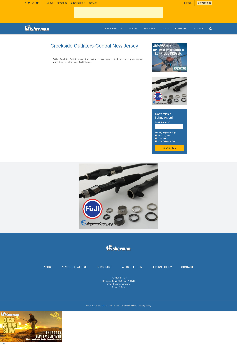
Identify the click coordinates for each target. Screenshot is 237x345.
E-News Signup (78, 3)
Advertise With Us (75, 267)
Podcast (198, 29)
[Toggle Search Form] (210, 29)
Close (2, 343)
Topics (165, 29)
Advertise (62, 3)
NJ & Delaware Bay (166, 141)
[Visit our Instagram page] (33, 3)
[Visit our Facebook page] (25, 3)
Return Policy (161, 267)
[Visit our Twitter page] (29, 3)
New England (164, 135)
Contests (181, 29)
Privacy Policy (145, 306)
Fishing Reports (112, 29)
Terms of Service (128, 306)
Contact (93, 3)
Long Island (163, 138)
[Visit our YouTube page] (37, 3)
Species (133, 29)
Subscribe (104, 267)
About (50, 3)
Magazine (149, 29)
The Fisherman (37, 28)
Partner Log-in (131, 267)
